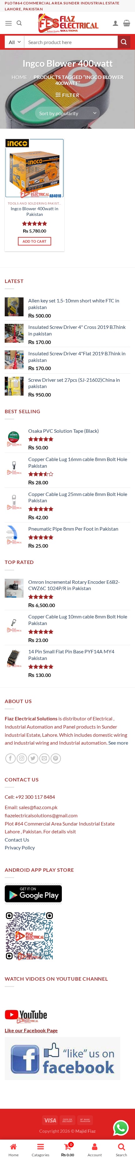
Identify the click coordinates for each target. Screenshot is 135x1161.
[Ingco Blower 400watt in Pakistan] (34, 168)
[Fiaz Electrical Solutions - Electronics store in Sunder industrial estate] (67, 23)
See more (117, 743)
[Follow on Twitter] (33, 758)
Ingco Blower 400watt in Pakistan (34, 211)
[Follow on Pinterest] (56, 758)
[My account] (115, 23)
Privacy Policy (20, 847)
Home (19, 77)
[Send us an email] (44, 758)
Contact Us (17, 840)
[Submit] (124, 42)
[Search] (19, 23)
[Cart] (126, 23)
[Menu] (8, 23)
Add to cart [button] (35, 241)
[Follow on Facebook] (10, 758)
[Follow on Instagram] (22, 758)
